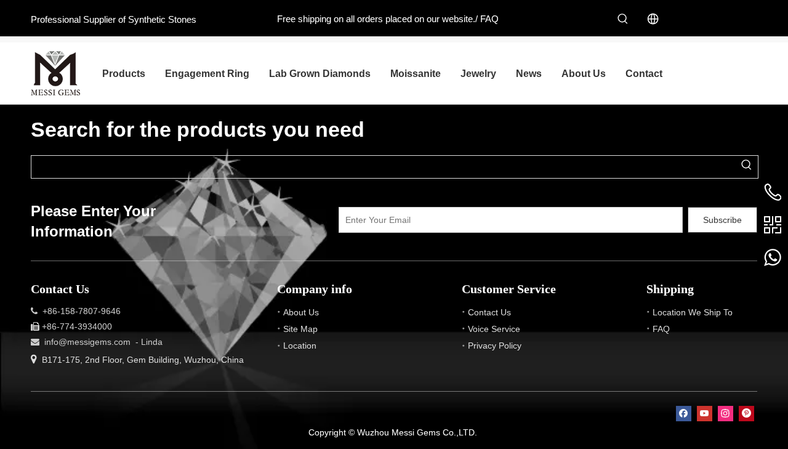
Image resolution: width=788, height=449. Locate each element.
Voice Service (494, 329)
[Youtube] (704, 414)
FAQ (489, 19)
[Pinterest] (746, 414)
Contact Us (489, 312)
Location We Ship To (693, 312)
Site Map (300, 329)
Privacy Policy (494, 345)
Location (299, 345)
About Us (301, 312)
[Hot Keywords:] (623, 19)
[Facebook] (683, 414)
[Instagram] (725, 414)
